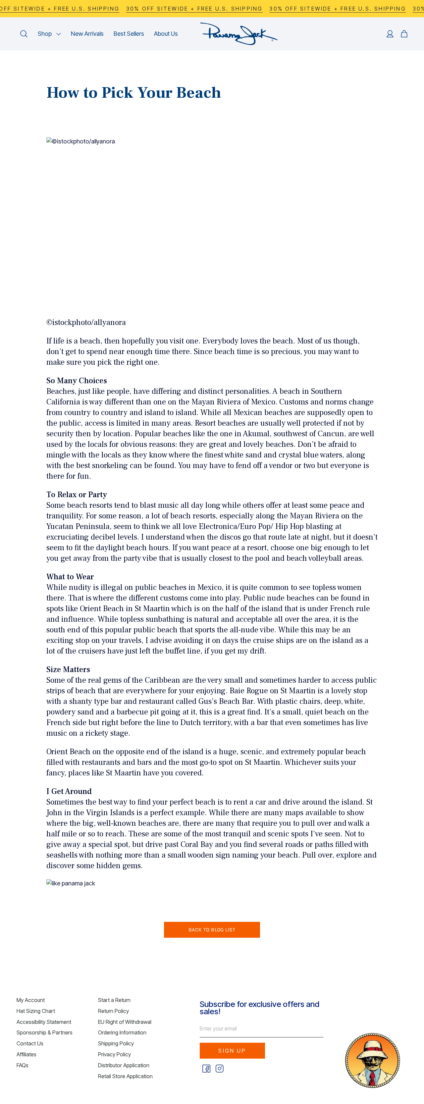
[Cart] (404, 33)
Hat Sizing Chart (36, 1011)
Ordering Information (122, 1032)
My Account (31, 1000)
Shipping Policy (116, 1043)
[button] (49, 34)
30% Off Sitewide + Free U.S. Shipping (194, 8)
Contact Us (30, 1043)
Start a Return (114, 1000)
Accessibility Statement (44, 1022)
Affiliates (26, 1054)
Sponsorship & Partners (45, 1032)
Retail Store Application (125, 1076)
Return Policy (113, 1011)
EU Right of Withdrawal (124, 1022)
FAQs (22, 1065)
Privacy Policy (114, 1054)
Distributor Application (123, 1065)
